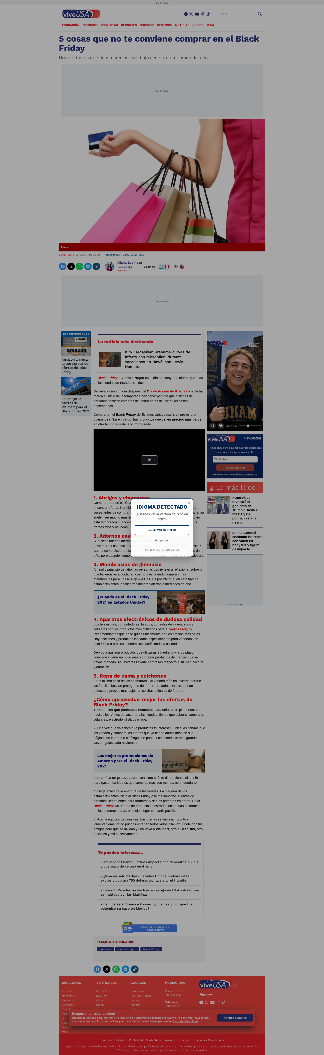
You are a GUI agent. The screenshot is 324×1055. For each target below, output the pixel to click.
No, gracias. (162, 540)
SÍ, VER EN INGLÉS (162, 530)
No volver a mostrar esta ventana (162, 550)
